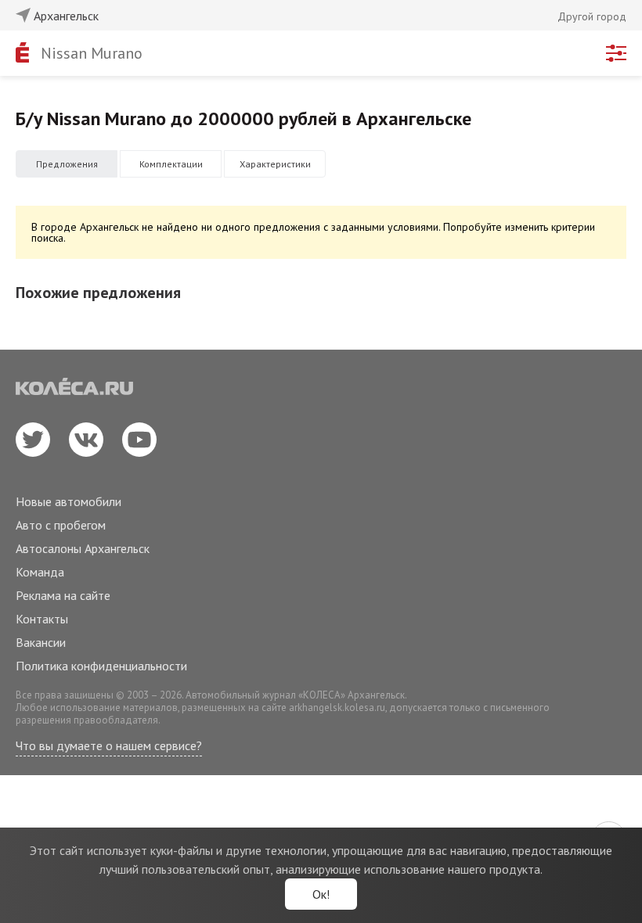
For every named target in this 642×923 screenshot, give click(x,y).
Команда (40, 572)
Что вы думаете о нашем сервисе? (109, 745)
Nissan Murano (91, 53)
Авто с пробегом (61, 525)
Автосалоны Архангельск (83, 548)
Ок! (321, 894)
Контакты (42, 619)
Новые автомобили (68, 501)
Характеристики (275, 164)
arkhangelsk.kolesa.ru (337, 707)
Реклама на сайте (63, 595)
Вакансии (41, 642)
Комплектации (171, 164)
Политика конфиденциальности (101, 665)
